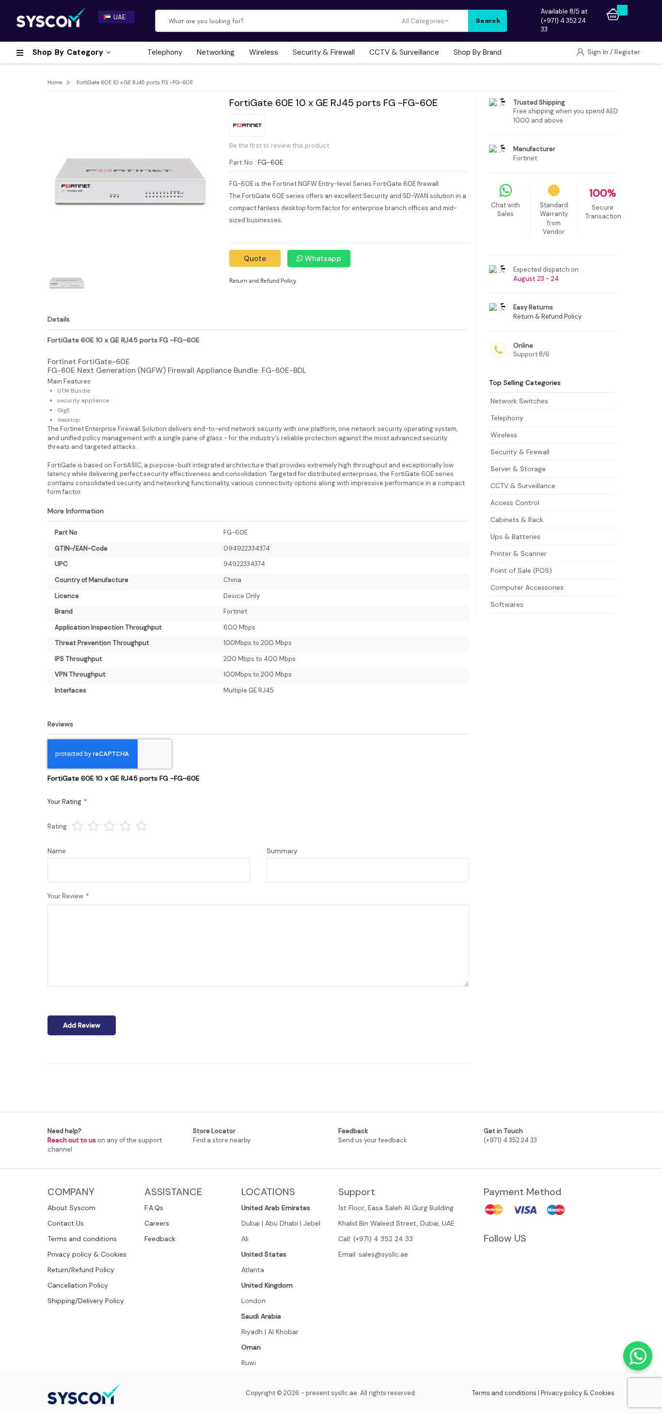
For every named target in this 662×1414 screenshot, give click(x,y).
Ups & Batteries (515, 536)
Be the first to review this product (279, 145)
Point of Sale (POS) (521, 570)
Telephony (506, 418)
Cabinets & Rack (516, 519)
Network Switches (519, 401)
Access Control (514, 502)
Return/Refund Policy (80, 1269)
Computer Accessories (527, 587)
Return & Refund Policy (547, 316)
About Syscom (71, 1207)
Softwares (506, 604)
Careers (156, 1223)
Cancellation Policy (77, 1285)
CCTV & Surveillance (522, 485)
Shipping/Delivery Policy (85, 1300)
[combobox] (278, 21)
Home (54, 82)
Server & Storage (518, 468)
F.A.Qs (153, 1207)
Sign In (598, 51)
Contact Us (65, 1223)
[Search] (487, 21)
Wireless (503, 434)
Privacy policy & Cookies (86, 1254)
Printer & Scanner (518, 553)
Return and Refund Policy (262, 281)
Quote (255, 258)
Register (627, 51)
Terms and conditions (82, 1238)
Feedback (159, 1238)
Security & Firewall (520, 451)
